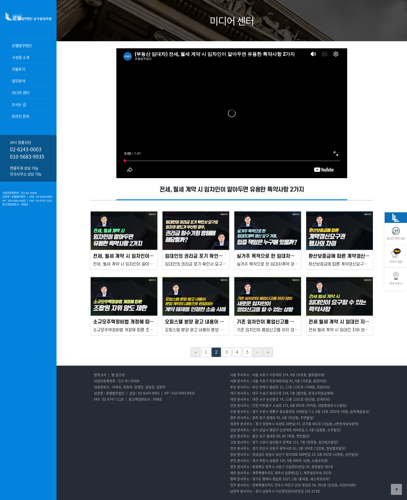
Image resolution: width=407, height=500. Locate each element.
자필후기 (18, 69)
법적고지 (100, 374)
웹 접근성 (118, 374)
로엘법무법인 (22, 45)
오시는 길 (19, 104)
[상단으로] (396, 489)
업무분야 (18, 81)
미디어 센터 (20, 92)
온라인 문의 (20, 116)
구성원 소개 (20, 57)
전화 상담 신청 (35, 125)
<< (195, 352)
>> (268, 352)
